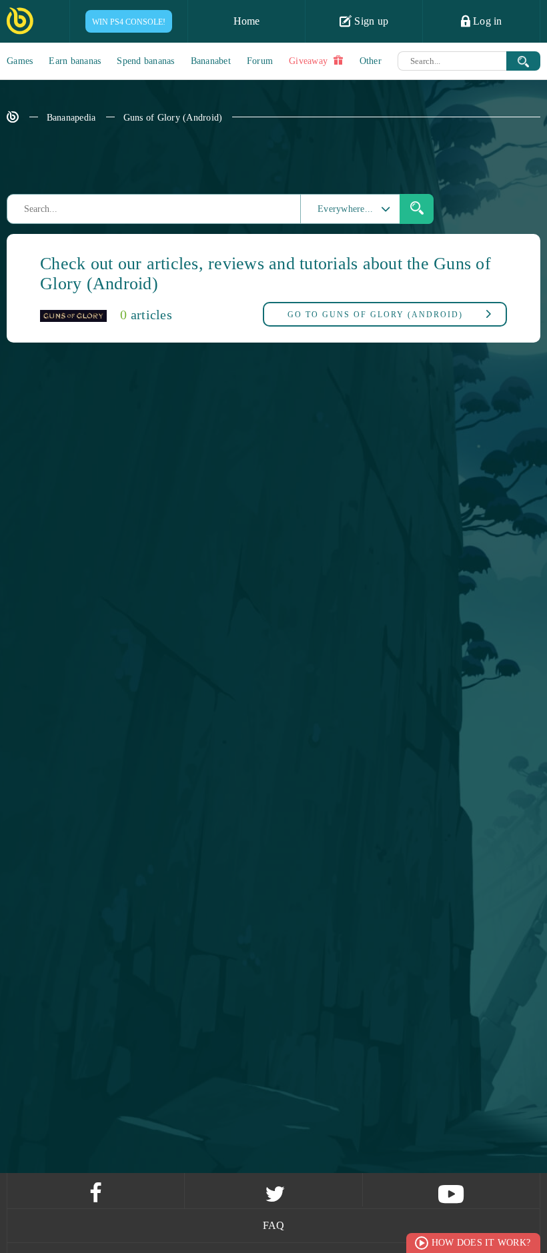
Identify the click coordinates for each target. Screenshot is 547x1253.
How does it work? (481, 1243)
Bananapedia (71, 118)
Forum (260, 61)
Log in (486, 21)
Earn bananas (75, 61)
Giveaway (309, 61)
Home (246, 21)
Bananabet (211, 61)
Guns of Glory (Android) (173, 118)
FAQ (274, 1225)
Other (371, 61)
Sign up (370, 21)
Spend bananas (145, 61)
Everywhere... (345, 209)
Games (20, 61)
